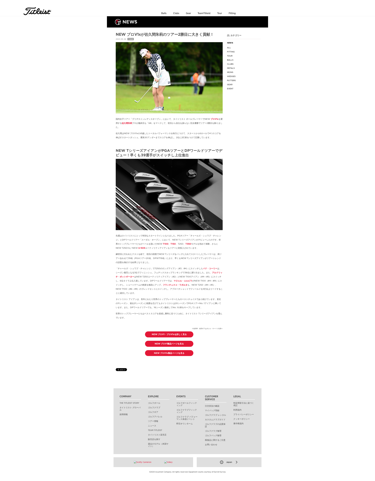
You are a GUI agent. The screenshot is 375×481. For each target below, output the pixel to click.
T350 (188, 244)
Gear (188, 13)
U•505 (141, 248)
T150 (173, 244)
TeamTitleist (204, 13)
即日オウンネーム (184, 423)
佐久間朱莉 (127, 123)
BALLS (230, 60)
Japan (229, 462)
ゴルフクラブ (154, 407)
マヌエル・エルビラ (183, 281)
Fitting (232, 13)
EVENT (230, 89)
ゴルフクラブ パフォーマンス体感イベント (186, 418)
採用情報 (124, 414)
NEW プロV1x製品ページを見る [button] (169, 353)
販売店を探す (154, 439)
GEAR (229, 85)
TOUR (229, 56)
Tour (219, 13)
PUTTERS (231, 81)
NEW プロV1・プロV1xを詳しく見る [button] (169, 334)
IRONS (230, 72)
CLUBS (230, 64)
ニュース (152, 425)
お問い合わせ (211, 444)
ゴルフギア (153, 412)
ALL (229, 48)
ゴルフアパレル (155, 416)
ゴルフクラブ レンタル (215, 415)
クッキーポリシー (241, 419)
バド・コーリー (210, 268)
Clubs (176, 13)
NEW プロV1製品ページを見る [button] (169, 344)
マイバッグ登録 (212, 410)
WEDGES (231, 76)
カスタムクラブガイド (215, 419)
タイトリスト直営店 (157, 435)
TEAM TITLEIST (155, 430)
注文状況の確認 (212, 406)
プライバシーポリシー (243, 414)
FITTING (231, 52)
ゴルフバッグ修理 (213, 435)
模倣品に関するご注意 (215, 440)
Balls (163, 13)
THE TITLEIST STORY (129, 403)
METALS (231, 68)
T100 (165, 244)
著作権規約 (238, 423)
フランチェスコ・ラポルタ (175, 285)
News (230, 43)
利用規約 (237, 410)
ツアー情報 (153, 421)
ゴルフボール (154, 403)
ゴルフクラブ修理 (213, 431)
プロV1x (215, 119)
